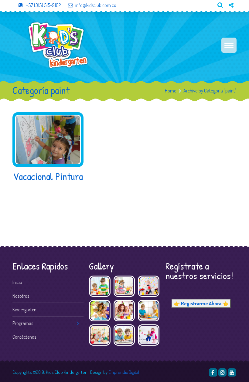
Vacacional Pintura (48, 176)
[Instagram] (222, 372)
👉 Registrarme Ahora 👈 (201, 303)
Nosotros (20, 296)
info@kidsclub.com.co (95, 5)
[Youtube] (229, 15)
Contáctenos (24, 337)
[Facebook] (213, 372)
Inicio (17, 282)
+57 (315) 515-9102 (43, 5)
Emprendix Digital (123, 372)
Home (170, 90)
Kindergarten (24, 310)
